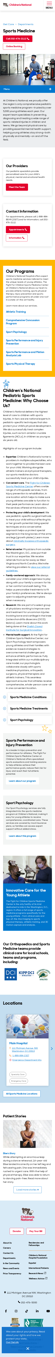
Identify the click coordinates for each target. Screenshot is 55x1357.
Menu (7, 89)
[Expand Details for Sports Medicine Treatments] (4, 708)
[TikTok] (27, 1311)
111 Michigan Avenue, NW (25, 1048)
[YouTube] (48, 1311)
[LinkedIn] (37, 1311)
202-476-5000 (29, 1302)
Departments (25, 24)
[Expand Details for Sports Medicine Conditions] (4, 697)
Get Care (8, 24)
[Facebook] (5, 1311)
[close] (27, 1348)
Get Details (12, 1342)
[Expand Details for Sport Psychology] (4, 719)
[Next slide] (52, 1048)
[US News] (15, 1323)
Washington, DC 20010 (23, 1051)
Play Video (33, 869)
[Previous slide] (3, 1048)
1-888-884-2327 (20, 1055)
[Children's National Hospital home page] (18, 5)
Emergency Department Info (27, 1060)
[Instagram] (16, 1311)
